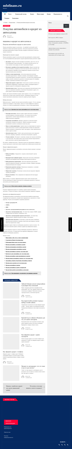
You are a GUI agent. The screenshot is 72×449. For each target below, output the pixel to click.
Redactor (9, 35)
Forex (9, 14)
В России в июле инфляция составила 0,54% (58, 34)
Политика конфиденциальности (8, 436)
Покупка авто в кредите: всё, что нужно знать (16, 263)
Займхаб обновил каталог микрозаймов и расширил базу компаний (57, 49)
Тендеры (6, 18)
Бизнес (32, 14)
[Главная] (5, 14)
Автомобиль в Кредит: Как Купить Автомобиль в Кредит (19, 260)
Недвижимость (58, 14)
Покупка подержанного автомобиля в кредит (16, 247)
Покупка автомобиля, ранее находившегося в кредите (18, 256)
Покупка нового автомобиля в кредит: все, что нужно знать (19, 258)
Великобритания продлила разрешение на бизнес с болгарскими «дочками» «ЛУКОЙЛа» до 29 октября (59, 43)
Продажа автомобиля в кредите (13, 265)
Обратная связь (7, 432)
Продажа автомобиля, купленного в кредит (15, 244)
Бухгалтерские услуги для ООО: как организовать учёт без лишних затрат (56, 54)
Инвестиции (40, 14)
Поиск (50, 22)
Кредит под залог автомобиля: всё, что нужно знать (17, 253)
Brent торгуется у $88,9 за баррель (56, 37)
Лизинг (49, 14)
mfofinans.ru (12, 5)
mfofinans (27, 295)
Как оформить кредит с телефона (13, 351)
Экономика (15, 18)
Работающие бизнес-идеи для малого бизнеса (16, 242)
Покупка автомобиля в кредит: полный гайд (16, 267)
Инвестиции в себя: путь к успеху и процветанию (17, 237)
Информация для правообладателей (8, 427)
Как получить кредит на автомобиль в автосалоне (17, 269)
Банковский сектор (20, 14)
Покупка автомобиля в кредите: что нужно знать (17, 251)
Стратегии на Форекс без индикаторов (14, 240)
